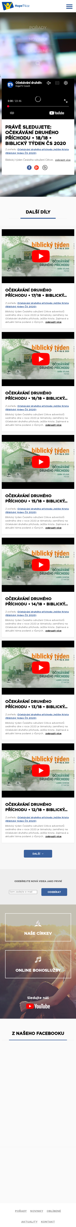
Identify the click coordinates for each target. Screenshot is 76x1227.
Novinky (38, 39)
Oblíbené (38, 51)
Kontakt (48, 1222)
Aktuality (29, 1222)
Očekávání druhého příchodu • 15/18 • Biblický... (36, 498)
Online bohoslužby (38, 970)
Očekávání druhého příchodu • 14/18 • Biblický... (36, 601)
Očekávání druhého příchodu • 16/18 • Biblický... (36, 395)
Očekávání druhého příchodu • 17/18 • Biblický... (36, 292)
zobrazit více (53, 322)
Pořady (38, 28)
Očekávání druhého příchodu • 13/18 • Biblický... (36, 704)
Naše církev (38, 933)
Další (36, 854)
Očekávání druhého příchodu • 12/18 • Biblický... (36, 807)
